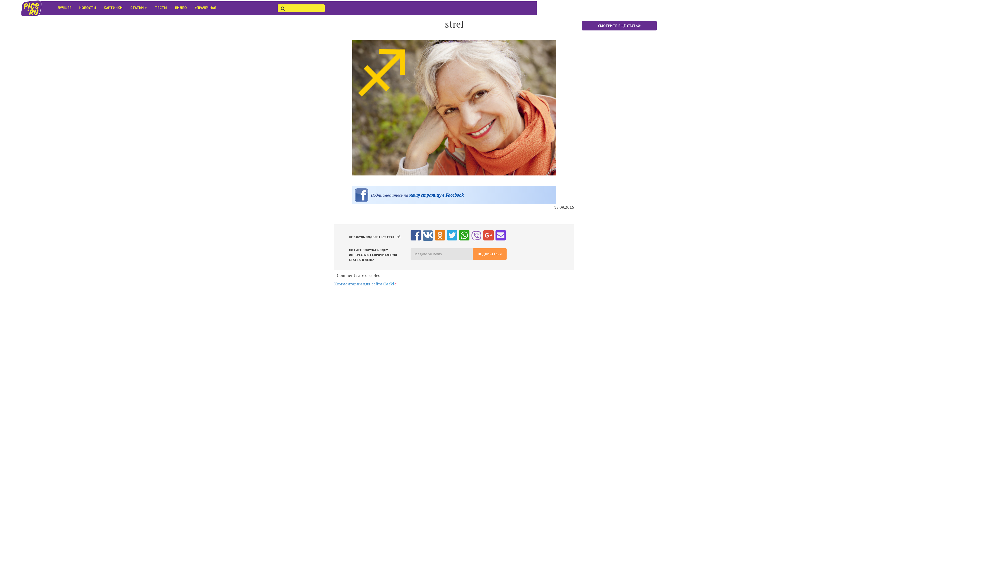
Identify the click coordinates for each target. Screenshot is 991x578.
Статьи (138, 7)
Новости (87, 7)
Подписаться (490, 254)
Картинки (113, 7)
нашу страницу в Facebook (436, 195)
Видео (181, 7)
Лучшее (64, 7)
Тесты (161, 7)
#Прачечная (205, 7)
